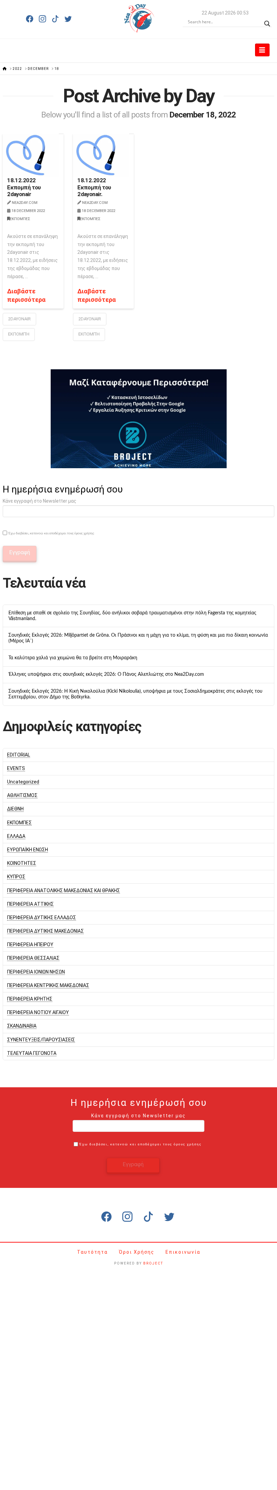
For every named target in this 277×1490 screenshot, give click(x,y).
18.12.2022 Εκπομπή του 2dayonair (24, 187)
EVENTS (16, 768)
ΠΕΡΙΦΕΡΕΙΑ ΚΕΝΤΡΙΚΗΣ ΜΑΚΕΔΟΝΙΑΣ (48, 985)
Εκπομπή (89, 334)
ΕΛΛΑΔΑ (16, 836)
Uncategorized (23, 781)
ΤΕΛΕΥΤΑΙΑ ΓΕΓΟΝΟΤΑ (31, 1053)
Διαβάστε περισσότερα (26, 295)
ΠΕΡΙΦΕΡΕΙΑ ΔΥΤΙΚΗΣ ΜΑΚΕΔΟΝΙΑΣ (45, 931)
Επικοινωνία (183, 1252)
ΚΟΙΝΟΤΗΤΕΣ (21, 863)
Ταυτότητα (93, 1252)
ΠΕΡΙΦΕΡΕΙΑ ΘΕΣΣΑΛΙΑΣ (33, 958)
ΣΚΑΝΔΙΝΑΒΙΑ (21, 1026)
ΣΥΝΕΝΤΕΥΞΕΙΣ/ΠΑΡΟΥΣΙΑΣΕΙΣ (41, 1039)
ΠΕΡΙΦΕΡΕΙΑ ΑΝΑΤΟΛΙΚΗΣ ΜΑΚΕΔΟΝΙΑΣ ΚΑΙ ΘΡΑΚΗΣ (63, 890)
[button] (262, 50)
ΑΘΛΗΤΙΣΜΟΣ (22, 795)
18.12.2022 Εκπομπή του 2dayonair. (94, 187)
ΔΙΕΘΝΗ (15, 808)
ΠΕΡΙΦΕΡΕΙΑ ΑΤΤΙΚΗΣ (30, 904)
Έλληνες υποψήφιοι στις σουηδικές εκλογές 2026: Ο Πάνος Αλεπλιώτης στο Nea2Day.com (106, 674)
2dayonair (19, 318)
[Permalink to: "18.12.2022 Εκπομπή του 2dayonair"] (31, 155)
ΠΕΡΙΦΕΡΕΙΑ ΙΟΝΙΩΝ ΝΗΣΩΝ (36, 972)
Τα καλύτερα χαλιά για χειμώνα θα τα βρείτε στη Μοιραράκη (72, 658)
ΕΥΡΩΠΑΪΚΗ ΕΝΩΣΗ (27, 849)
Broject (153, 1263)
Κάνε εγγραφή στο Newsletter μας (39, 501)
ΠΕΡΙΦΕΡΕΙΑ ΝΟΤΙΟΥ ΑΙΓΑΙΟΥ (38, 1012)
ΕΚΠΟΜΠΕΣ (20, 219)
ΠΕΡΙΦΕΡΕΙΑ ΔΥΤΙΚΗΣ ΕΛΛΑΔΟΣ (41, 917)
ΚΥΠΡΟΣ (16, 876)
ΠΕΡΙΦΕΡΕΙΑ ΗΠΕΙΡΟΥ (30, 944)
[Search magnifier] (267, 22)
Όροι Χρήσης (137, 1252)
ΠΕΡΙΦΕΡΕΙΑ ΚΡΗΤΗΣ (29, 999)
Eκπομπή (18, 334)
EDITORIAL (18, 754)
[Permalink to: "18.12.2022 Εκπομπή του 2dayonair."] (101, 155)
